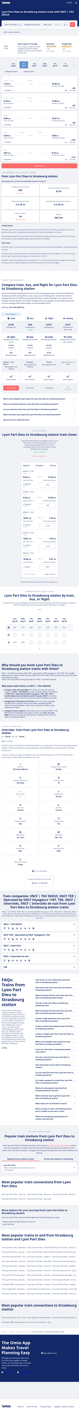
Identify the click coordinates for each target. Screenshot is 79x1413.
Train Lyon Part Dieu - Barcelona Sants (16, 1280)
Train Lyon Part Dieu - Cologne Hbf (15, 1266)
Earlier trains (30, 574)
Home (4, 1332)
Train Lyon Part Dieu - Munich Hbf (15, 1270)
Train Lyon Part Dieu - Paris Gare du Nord (18, 1261)
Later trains (49, 574)
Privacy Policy (45, 1406)
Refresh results (38, 456)
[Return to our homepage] (6, 3)
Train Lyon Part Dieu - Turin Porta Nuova (42, 1270)
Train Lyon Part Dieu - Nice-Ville (39, 1199)
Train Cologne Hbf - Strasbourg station (17, 1289)
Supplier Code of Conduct (64, 1406)
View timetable (20, 220)
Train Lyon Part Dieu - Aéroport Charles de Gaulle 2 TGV (48, 1194)
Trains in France (22, 1332)
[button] (47, 24)
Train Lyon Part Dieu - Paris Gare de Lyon (17, 1194)
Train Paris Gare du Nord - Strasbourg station (19, 1257)
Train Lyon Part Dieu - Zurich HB (64, 1289)
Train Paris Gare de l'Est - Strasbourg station (19, 1317)
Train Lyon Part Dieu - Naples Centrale (41, 1257)
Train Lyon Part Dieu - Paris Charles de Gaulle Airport (22, 1199)
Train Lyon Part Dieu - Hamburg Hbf (16, 1294)
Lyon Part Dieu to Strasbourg (59, 1145)
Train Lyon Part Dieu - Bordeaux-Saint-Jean (18, 1247)
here (56, 582)
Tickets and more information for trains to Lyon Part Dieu (18, 1223)
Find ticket (20, 193)
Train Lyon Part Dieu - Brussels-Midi (40, 1294)
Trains (11, 1332)
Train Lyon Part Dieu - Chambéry (39, 1247)
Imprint (20, 1406)
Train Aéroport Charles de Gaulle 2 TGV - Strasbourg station (50, 1317)
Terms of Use (32, 1406)
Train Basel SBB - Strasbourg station (16, 1284)
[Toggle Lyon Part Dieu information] (74, 1167)
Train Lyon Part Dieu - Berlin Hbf (39, 1252)
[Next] (74, 65)
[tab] (11, 71)
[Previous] (8, 620)
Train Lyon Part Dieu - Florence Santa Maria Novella (47, 1280)
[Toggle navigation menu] (76, 3)
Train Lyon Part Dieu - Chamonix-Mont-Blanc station (47, 1284)
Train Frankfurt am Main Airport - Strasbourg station (47, 1289)
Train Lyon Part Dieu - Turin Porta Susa (42, 1266)
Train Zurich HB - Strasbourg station (16, 1275)
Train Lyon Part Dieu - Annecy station (16, 1252)
